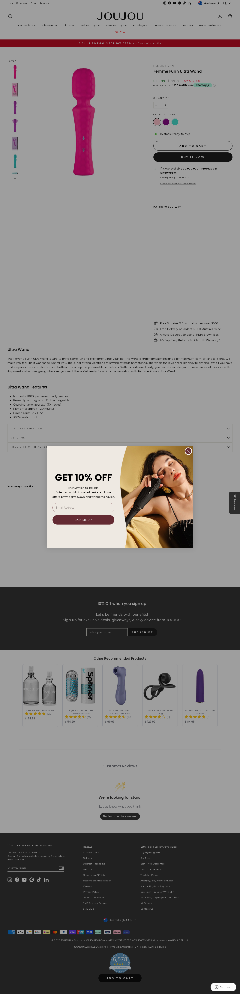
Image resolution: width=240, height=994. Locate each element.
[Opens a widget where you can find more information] (223, 987)
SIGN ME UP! (83, 520)
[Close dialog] (188, 451)
